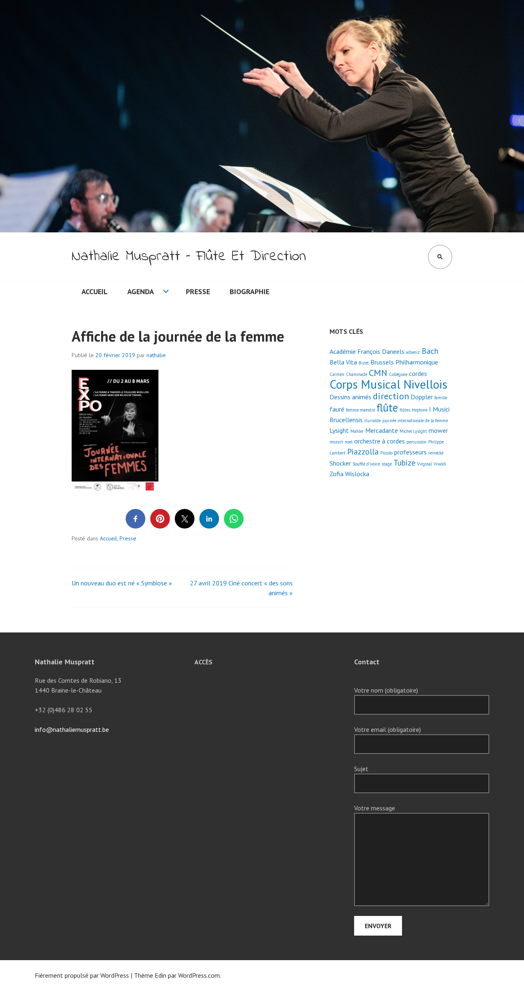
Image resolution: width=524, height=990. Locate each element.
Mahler (357, 431)
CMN (378, 372)
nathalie (156, 355)
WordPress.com (199, 975)
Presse (198, 291)
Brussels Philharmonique (404, 362)
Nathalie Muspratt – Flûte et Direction (189, 257)
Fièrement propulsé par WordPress (82, 975)
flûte (387, 407)
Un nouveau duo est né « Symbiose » (122, 583)
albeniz (413, 352)
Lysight (339, 430)
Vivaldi (440, 464)
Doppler (422, 397)
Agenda (140, 291)
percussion (417, 442)
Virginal (424, 464)
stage (387, 464)
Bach (430, 351)
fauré (337, 409)
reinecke (435, 453)
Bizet (364, 363)
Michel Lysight (413, 431)
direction (391, 396)
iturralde (372, 420)
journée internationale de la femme (415, 420)
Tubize (404, 462)
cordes (418, 373)
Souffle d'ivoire (366, 464)
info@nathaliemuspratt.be (72, 729)
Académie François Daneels (367, 351)
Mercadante (381, 430)
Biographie (249, 291)
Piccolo (386, 453)
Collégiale (398, 374)
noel (348, 442)
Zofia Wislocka (349, 474)
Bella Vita (343, 362)
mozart (336, 442)
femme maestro (360, 410)
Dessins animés (350, 397)
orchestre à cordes (379, 441)
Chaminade (356, 374)
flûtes (405, 410)
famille (440, 397)
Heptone (419, 410)
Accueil (94, 291)
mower (438, 430)
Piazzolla (363, 451)
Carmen (337, 374)
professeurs (410, 452)
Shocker (340, 463)
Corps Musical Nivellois (388, 384)
